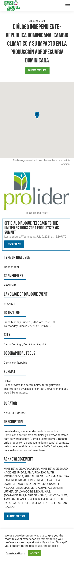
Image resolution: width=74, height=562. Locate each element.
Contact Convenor (37, 70)
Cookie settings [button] (15, 553)
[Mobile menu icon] (67, 5)
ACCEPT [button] (34, 553)
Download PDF (14, 244)
